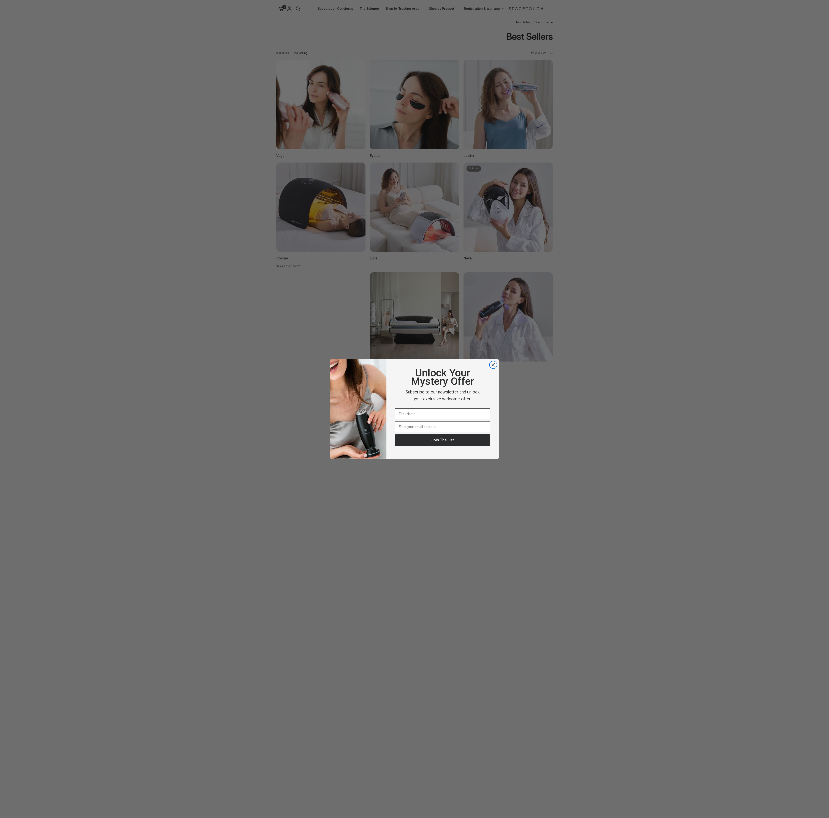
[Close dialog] (493, 365)
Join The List (442, 440)
